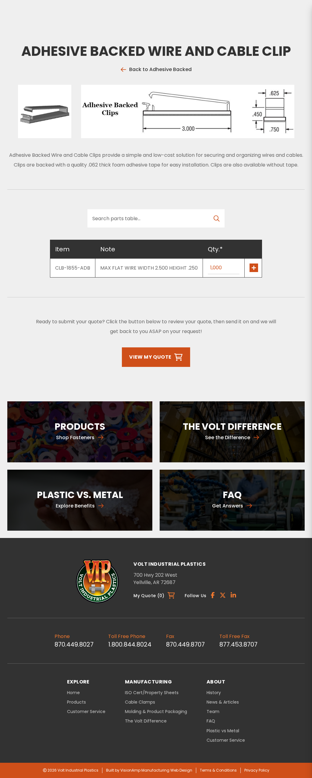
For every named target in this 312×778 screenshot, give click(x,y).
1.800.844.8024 (129, 644)
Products (76, 702)
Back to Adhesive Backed (160, 69)
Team (213, 712)
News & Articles (223, 702)
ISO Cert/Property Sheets (152, 693)
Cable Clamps (140, 702)
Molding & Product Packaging (156, 712)
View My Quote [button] (150, 356)
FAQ (211, 721)
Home (73, 693)
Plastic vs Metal (223, 731)
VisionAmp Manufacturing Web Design (156, 770)
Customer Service (86, 711)
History (214, 693)
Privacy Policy (256, 770)
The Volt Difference (146, 721)
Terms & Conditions (218, 770)
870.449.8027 (74, 644)
